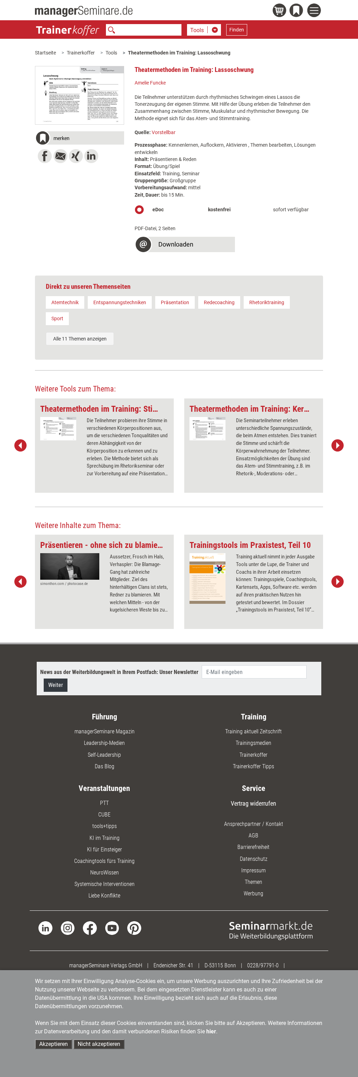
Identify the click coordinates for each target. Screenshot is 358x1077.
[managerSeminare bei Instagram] (67, 927)
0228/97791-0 (263, 965)
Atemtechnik (65, 302)
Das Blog (104, 766)
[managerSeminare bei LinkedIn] (45, 927)
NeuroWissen (104, 872)
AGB (253, 835)
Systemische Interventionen (104, 884)
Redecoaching (219, 302)
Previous (20, 445)
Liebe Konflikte (104, 895)
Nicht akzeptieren (99, 1044)
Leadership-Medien (104, 743)
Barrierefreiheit (253, 847)
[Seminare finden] (271, 930)
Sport (57, 318)
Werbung (253, 893)
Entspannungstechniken (119, 302)
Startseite (45, 53)
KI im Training (105, 838)
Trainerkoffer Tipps (253, 766)
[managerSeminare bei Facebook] (89, 927)
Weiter (55, 685)
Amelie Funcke (150, 83)
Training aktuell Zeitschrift (253, 731)
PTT (104, 803)
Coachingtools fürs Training (104, 861)
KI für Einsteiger (104, 849)
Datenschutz (253, 859)
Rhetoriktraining (266, 302)
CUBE (104, 814)
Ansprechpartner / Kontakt (253, 824)
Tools (111, 53)
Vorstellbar (164, 132)
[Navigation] (315, 11)
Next (337, 445)
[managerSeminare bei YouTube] (112, 927)
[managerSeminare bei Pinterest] (134, 927)
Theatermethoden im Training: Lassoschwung (179, 53)
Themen (253, 882)
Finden (236, 29)
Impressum (253, 870)
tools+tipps (104, 826)
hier (211, 1031)
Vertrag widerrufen (253, 803)
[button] (79, 138)
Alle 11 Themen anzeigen (80, 339)
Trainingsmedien (253, 743)
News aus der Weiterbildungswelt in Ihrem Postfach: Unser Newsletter (119, 672)
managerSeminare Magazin (104, 731)
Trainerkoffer (81, 53)
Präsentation (175, 302)
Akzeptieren (53, 1044)
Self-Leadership (104, 755)
